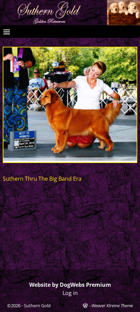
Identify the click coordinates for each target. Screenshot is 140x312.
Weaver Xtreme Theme (112, 305)
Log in (70, 293)
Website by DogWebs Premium (70, 284)
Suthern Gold (37, 305)
